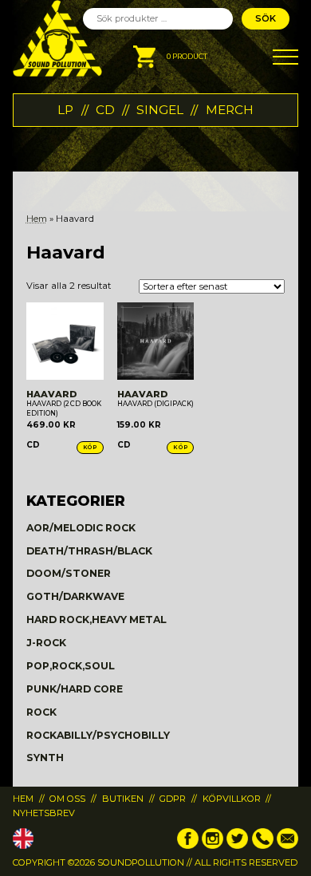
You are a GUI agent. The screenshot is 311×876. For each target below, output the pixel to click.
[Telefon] (263, 845)
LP (65, 109)
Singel (159, 109)
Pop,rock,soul (70, 666)
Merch (230, 109)
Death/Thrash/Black (89, 551)
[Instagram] (212, 845)
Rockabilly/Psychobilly (98, 735)
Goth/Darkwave (75, 596)
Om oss (67, 798)
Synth (45, 758)
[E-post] (287, 845)
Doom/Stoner (68, 573)
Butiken (123, 798)
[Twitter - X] (237, 845)
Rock (41, 712)
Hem (36, 218)
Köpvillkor (232, 798)
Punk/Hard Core (74, 689)
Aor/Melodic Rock (81, 528)
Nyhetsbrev (44, 813)
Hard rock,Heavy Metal (96, 619)
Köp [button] (90, 447)
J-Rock (46, 643)
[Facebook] (188, 845)
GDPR (172, 798)
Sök (265, 18)
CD (105, 109)
